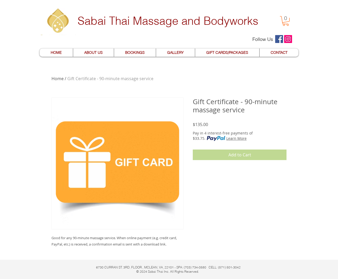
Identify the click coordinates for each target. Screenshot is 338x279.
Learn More (236, 138)
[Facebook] (279, 39)
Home (57, 78)
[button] (286, 21)
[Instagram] (288, 39)
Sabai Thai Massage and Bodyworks (168, 21)
